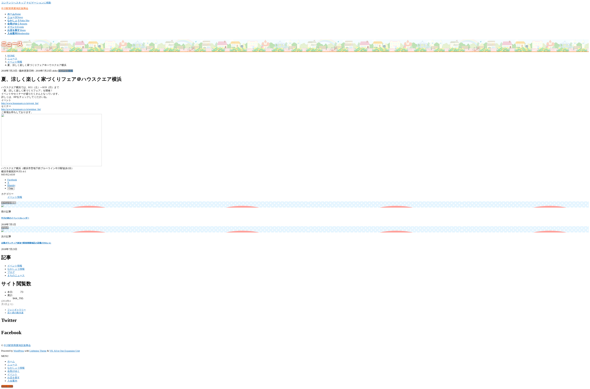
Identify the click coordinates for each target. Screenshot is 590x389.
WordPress (19, 351)
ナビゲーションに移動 (38, 2)
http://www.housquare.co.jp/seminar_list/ (21, 109)
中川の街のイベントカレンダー (15, 218)
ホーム (11, 361)
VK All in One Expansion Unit (64, 351)
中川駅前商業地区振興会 (17, 345)
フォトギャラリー (16, 310)
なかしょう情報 (16, 269)
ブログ (11, 272)
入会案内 (12, 380)
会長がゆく (13, 371)
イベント (12, 374)
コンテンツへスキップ (13, 2)
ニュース (12, 364)
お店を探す (13, 377)
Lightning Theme (38, 351)
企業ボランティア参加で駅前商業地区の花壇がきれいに (26, 243)
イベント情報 (65, 70)
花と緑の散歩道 (15, 312)
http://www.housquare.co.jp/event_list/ (20, 103)
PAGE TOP (7, 386)
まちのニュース (16, 275)
